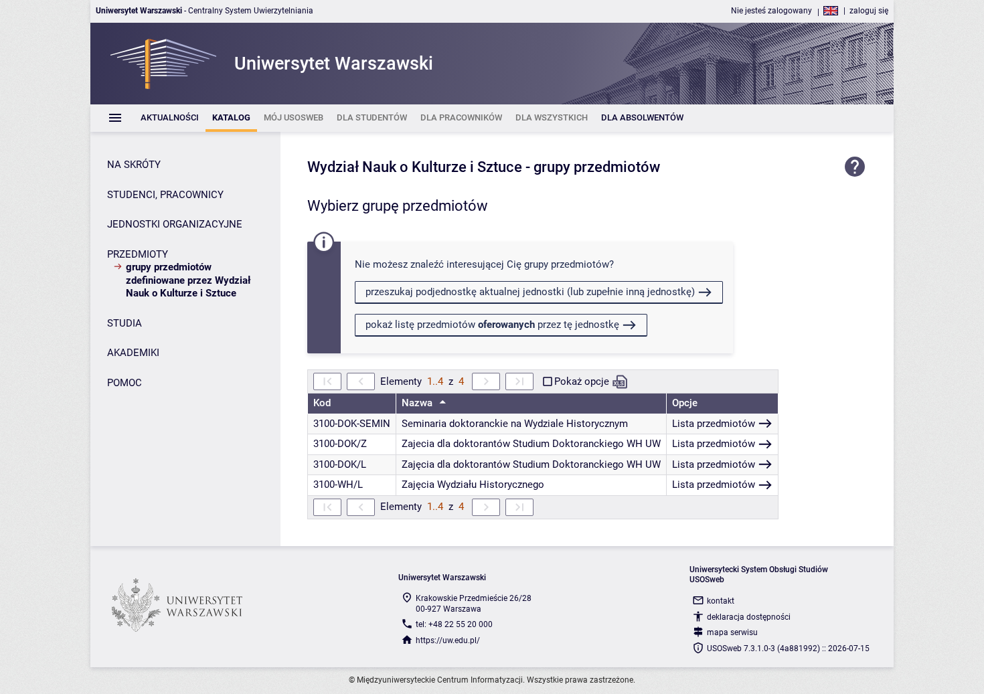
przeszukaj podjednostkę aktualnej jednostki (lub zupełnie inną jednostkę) (530, 292)
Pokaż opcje (581, 381)
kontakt (720, 601)
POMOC (124, 383)
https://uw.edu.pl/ (448, 640)
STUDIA (124, 323)
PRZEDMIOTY (137, 254)
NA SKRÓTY (134, 165)
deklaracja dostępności (749, 617)
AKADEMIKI (133, 353)
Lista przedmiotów (713, 424)
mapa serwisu (732, 632)
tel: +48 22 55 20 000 (454, 624)
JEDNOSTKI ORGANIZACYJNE (174, 224)
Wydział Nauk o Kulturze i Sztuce (414, 167)
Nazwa (418, 403)
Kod (322, 403)
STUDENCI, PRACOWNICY (165, 195)
